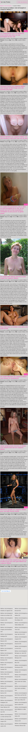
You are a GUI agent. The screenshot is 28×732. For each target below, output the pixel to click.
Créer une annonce (22, 2)
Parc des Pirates (5, 2)
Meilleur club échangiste (6, 5)
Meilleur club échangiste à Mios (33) (21, 661)
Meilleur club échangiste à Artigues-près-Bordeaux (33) (7, 629)
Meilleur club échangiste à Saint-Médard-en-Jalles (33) (21, 709)
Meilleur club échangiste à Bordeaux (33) (7, 659)
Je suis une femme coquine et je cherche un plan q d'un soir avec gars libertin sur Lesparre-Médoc (13, 561)
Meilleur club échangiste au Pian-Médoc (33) (21, 619)
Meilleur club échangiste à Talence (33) (21, 719)
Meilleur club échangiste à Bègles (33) (7, 644)
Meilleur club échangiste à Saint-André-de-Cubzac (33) (21, 681)
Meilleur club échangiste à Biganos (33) (7, 649)
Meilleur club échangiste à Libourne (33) (21, 642)
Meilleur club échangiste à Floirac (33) (7, 696)
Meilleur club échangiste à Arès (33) (7, 623)
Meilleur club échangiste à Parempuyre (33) (21, 666)
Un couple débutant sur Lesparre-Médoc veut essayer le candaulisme (13, 377)
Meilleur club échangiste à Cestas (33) (7, 682)
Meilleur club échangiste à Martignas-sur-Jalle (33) (21, 652)
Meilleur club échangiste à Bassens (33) (7, 640)
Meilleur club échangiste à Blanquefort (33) (7, 654)
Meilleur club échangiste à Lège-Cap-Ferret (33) (21, 633)
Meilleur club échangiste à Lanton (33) (7, 725)
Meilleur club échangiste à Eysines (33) (7, 692)
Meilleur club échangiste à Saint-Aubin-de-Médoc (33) (21, 688)
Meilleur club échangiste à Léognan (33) (21, 638)
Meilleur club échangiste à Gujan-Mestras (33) (7, 706)
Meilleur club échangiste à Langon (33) (7, 720)
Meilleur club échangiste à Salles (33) (21, 715)
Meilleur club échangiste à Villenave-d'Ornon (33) (21, 724)
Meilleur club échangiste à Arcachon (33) (7, 619)
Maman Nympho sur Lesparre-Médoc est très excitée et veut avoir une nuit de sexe (13, 137)
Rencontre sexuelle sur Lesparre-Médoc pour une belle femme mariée (13, 510)
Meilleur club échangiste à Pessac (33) (21, 675)
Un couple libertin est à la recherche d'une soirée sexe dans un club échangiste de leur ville (12, 35)
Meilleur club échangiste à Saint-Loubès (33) (21, 703)
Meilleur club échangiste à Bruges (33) (7, 663)
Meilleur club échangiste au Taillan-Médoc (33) (21, 623)
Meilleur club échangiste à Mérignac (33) (21, 656)
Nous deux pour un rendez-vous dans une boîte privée (13, 327)
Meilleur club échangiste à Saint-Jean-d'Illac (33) (21, 698)
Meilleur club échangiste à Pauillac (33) (21, 671)
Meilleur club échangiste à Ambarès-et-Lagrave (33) (7, 609)
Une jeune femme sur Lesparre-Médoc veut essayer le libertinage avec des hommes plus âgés (12, 87)
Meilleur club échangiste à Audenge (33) (7, 635)
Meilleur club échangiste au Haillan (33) (21, 614)
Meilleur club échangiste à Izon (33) (7, 711)
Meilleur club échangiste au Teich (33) (21, 628)
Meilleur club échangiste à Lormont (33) (21, 647)
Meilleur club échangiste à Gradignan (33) (7, 701)
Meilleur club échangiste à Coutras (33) (7, 687)
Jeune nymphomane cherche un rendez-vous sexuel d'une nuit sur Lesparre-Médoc (13, 447)
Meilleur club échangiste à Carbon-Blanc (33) (7, 673)
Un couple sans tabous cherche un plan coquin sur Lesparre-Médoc (13, 277)
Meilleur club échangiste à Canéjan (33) (7, 668)
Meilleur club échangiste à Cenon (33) (7, 677)
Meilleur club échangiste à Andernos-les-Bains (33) (7, 614)
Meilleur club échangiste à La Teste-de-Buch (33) (7, 715)
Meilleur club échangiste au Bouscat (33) (21, 609)
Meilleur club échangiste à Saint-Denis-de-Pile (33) (21, 694)
